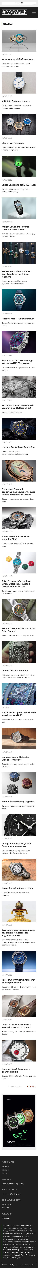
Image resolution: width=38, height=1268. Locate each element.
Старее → (31, 1087)
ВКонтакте (7, 1204)
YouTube (5, 1208)
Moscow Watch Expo (11, 1194)
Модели (5, 1166)
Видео (4, 1173)
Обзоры (5, 1170)
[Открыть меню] (34, 12)
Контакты (6, 1218)
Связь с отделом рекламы (13, 1184)
